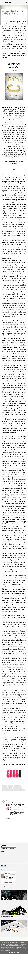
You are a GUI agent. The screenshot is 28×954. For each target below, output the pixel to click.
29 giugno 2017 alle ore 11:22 (19, 807)
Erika (11, 807)
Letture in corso (8, 873)
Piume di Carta (7, 2)
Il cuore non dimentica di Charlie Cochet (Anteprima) (12, 931)
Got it (18, 952)
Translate (12, 848)
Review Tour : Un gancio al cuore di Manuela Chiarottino (13, 901)
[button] (2, 17)
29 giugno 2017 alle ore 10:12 (14, 800)
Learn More (11, 952)
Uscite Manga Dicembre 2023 (7, 916)
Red (7, 801)
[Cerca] (26, 2)
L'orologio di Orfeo (6, 875)
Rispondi (8, 818)
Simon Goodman (9, 877)
